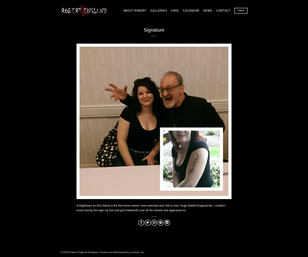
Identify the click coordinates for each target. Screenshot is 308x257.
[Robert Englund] (83, 11)
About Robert (135, 10)
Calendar (191, 10)
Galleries (158, 10)
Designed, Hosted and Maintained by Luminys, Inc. (116, 252)
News (207, 10)
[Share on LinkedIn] (167, 223)
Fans (175, 10)
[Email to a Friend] (154, 223)
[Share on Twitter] (148, 223)
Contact (223, 10)
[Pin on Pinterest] (160, 223)
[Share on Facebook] (141, 223)
